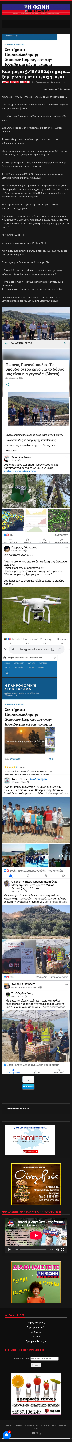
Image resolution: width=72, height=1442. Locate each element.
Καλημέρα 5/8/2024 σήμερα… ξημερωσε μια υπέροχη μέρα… (36, 74)
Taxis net (36, 1336)
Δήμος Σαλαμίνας (36, 1322)
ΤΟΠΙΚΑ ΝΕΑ (25, 82)
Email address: (22, 1358)
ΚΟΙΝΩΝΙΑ (14, 82)
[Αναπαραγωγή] (9, 1249)
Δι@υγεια (36, 1332)
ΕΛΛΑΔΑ (5, 82)
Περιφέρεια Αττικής (36, 1327)
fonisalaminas (59, 82)
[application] (36, 1235)
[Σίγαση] (57, 1249)
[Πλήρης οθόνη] (62, 1249)
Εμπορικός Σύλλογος (36, 1341)
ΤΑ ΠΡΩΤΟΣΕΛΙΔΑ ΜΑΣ (17, 1108)
